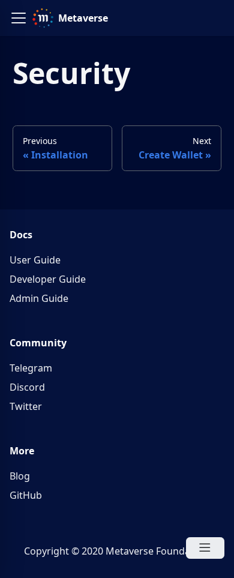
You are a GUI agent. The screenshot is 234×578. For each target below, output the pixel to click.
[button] (19, 18)
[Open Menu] (205, 548)
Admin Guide (39, 298)
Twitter (26, 406)
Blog (20, 476)
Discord (27, 387)
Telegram (31, 368)
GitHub (26, 495)
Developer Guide (48, 279)
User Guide (35, 259)
